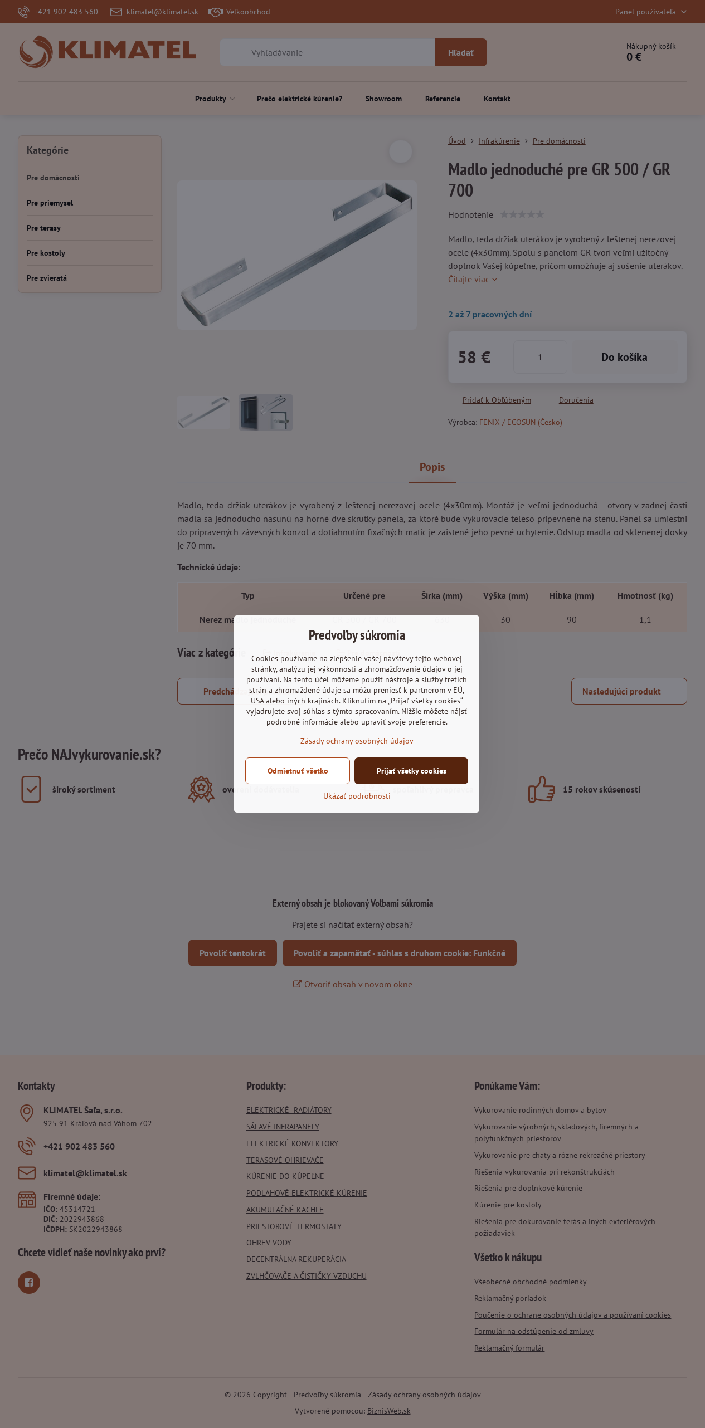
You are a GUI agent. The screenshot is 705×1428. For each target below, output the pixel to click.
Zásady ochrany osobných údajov (357, 741)
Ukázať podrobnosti (357, 796)
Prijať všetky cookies (411, 771)
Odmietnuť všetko (298, 771)
